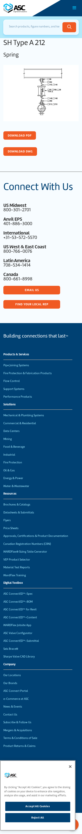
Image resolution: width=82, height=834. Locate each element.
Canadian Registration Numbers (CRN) (27, 544)
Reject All (37, 817)
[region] (37, 795)
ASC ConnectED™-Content (20, 617)
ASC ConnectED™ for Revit (20, 609)
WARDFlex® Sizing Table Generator (25, 551)
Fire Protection (12, 462)
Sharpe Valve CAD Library (19, 656)
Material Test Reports (16, 567)
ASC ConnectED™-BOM (18, 601)
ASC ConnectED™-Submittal (21, 641)
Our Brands (10, 683)
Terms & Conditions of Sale (20, 738)
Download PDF (20, 135)
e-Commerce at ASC (16, 699)
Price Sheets (11, 528)
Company (9, 664)
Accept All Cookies (37, 806)
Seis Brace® (10, 649)
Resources (9, 493)
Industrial (9, 454)
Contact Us (10, 714)
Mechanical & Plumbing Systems (23, 415)
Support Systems (13, 389)
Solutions (9, 404)
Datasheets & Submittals (18, 512)
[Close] (70, 766)
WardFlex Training (14, 575)
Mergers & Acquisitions (17, 730)
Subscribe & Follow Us (17, 722)
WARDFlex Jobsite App (17, 625)
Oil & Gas (9, 470)
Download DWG (20, 151)
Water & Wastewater (16, 486)
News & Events (12, 706)
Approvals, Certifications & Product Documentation (35, 536)
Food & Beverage (14, 447)
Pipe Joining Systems (16, 365)
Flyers (7, 520)
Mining (7, 439)
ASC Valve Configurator (17, 633)
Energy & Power (13, 478)
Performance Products (17, 396)
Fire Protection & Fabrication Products (27, 373)
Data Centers (11, 431)
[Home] (27, 8)
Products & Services (16, 354)
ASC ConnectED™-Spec (18, 594)
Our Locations (12, 675)
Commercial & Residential (19, 423)
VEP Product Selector (16, 559)
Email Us (32, 290)
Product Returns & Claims (19, 746)
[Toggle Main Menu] (74, 8)
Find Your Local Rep (31, 304)
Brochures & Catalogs (16, 504)
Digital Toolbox (13, 583)
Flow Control (11, 381)
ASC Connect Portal (15, 691)
